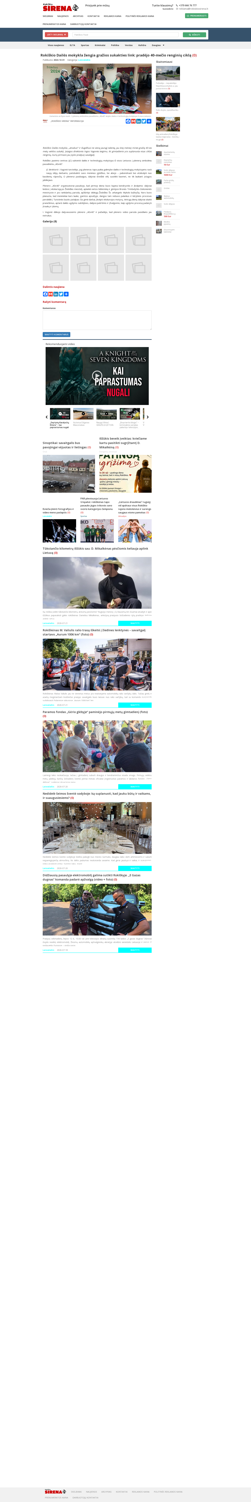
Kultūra (142, 45)
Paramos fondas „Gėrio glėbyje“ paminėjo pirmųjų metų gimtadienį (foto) (95, 712)
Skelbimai (48, 16)
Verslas (129, 45)
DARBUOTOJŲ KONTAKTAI (83, 24)
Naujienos (63, 16)
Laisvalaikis (48, 623)
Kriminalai (100, 45)
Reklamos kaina (112, 16)
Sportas (85, 45)
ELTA (72, 45)
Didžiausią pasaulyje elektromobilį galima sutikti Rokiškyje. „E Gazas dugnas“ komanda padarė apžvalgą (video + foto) (91, 877)
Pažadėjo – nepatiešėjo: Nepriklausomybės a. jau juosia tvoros (167, 86)
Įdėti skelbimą (55, 34)
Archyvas (78, 16)
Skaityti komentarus (56, 334)
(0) (194, 55)
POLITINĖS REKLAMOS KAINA (140, 16)
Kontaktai (93, 16)
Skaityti (134, 623)
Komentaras (49, 308)
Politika (115, 45)
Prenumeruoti (198, 15)
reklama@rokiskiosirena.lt (193, 8)
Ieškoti (196, 34)
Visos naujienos (56, 45)
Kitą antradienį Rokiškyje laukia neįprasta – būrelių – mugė (168, 137)
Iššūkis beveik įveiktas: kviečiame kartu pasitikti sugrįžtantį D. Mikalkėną (123, 443)
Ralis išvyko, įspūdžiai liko (167, 110)
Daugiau (156, 45)
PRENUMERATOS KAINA (54, 24)
